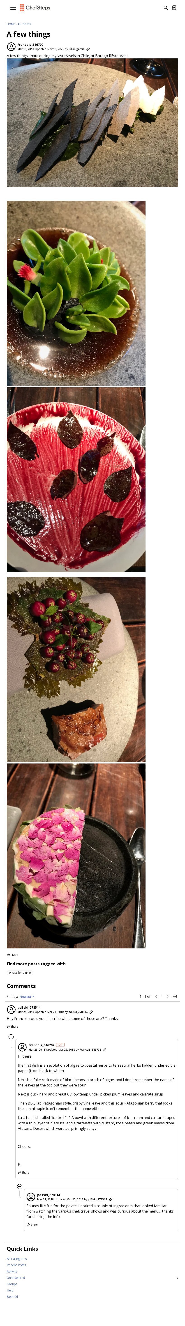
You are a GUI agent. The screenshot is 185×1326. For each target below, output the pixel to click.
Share (12, 955)
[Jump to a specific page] (174, 996)
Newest (25, 996)
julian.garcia (76, 49)
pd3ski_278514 (29, 1007)
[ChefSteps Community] (35, 8)
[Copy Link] (88, 49)
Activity (12, 1271)
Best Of (12, 1296)
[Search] (166, 8)
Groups (12, 1284)
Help (10, 1290)
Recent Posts (16, 1265)
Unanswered (92, 1277)
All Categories (17, 1259)
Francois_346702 (30, 45)
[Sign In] (174, 8)
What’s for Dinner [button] (20, 973)
